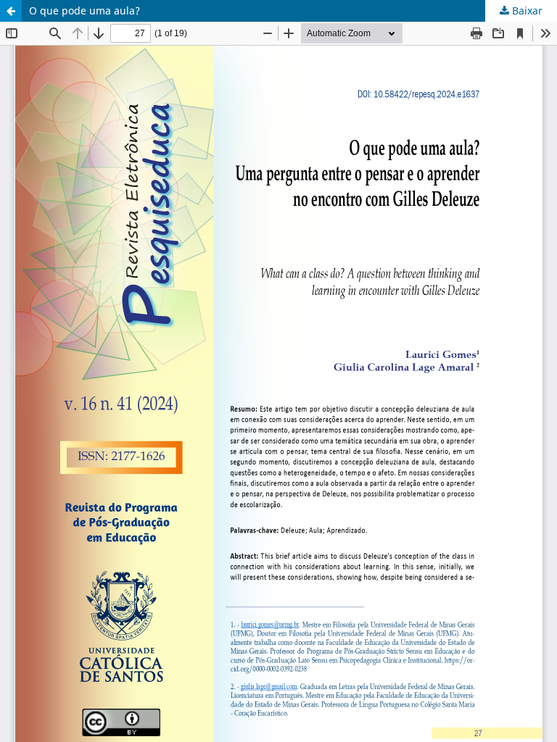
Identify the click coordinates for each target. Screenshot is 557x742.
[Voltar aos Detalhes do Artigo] (11, 11)
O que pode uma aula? (84, 10)
